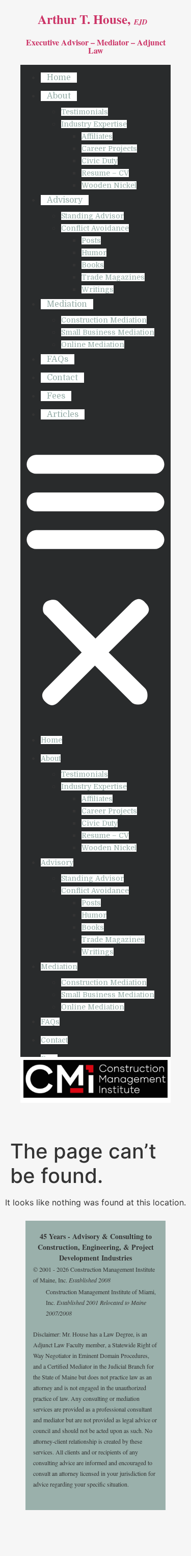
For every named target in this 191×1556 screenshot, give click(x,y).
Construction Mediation (104, 320)
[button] (95, 577)
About (59, 96)
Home (59, 77)
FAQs (57, 359)
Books (92, 265)
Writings (97, 289)
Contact (62, 377)
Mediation (67, 304)
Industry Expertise (94, 124)
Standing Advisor (92, 216)
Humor (93, 253)
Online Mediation (92, 344)
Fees (56, 396)
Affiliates (97, 136)
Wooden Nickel (109, 185)
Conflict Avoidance (95, 228)
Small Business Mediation (107, 332)
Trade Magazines (113, 277)
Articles (62, 414)
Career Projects (109, 148)
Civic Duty (99, 161)
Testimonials (84, 112)
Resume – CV (105, 173)
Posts (91, 240)
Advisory (65, 200)
